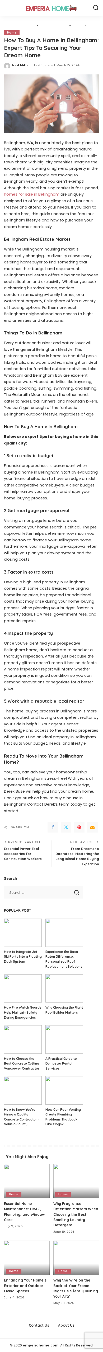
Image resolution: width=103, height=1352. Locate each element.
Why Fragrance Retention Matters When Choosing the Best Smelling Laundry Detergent (75, 1214)
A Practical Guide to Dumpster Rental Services (61, 1063)
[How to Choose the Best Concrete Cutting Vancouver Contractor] (23, 1039)
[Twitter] (66, 827)
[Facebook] (53, 827)
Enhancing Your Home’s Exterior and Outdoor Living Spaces (25, 1285)
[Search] (96, 8)
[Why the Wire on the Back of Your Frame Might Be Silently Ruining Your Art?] (76, 1258)
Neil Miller (21, 65)
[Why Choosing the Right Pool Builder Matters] (64, 988)
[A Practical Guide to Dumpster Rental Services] (64, 1039)
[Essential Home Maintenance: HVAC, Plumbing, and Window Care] (27, 1181)
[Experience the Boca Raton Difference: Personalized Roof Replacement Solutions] (64, 933)
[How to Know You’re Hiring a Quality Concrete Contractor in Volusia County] (23, 1090)
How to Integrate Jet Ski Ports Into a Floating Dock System (23, 956)
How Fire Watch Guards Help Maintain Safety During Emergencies (22, 1012)
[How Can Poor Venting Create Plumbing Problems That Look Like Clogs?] (64, 1090)
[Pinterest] (79, 827)
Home (11, 32)
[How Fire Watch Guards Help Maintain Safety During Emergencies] (23, 988)
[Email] (92, 827)
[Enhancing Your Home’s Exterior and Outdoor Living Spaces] (27, 1258)
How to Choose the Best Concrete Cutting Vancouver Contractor (21, 1063)
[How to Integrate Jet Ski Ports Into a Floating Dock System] (23, 933)
